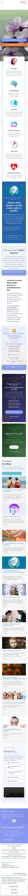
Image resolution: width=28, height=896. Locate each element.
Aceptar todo (14, 886)
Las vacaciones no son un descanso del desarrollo (13, 490)
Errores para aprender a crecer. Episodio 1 (12, 730)
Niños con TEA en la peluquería (12, 650)
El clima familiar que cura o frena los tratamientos (13, 544)
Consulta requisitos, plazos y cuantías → (14, 361)
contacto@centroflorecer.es (7, 862)
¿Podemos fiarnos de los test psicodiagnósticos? (11, 624)
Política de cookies (12, 883)
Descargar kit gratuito (14, 416)
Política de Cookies (14, 875)
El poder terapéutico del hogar (11, 597)
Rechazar (14, 889)
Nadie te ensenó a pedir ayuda (11, 516)
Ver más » (5, 500)
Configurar (14, 893)
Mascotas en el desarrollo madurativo (14, 703)
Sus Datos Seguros (7, 875)
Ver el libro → (14, 447)
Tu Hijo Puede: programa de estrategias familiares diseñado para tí (13, 572)
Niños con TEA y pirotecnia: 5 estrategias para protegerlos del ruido (14, 678)
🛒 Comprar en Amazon (14, 451)
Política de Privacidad (23, 875)
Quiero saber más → (14, 237)
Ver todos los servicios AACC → (14, 412)
